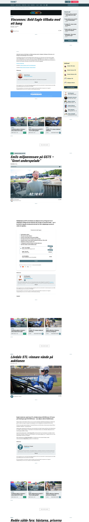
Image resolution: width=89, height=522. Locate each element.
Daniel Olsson (27, 75)
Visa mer (36, 82)
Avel (44, 5)
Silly (37, 5)
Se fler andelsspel (70, 87)
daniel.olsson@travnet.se (28, 76)
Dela (60, 30)
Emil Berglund (27, 276)
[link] (36, 167)
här (39, 89)
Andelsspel (18, 5)
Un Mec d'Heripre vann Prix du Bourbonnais (28, 65)
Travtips (12, 5)
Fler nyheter (70, 40)
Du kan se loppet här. (20, 63)
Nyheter (32, 5)
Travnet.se (12, 7)
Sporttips (24, 5)
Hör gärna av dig (32, 85)
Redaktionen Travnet (28, 446)
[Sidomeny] (47, 5)
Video (41, 5)
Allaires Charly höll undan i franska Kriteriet (27, 67)
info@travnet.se (26, 447)
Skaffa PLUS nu (73, 518)
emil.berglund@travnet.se (28, 278)
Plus (29, 5)
